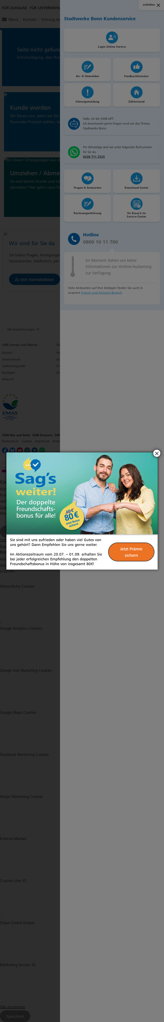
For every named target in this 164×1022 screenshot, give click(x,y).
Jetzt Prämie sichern (131, 552)
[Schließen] (157, 453)
